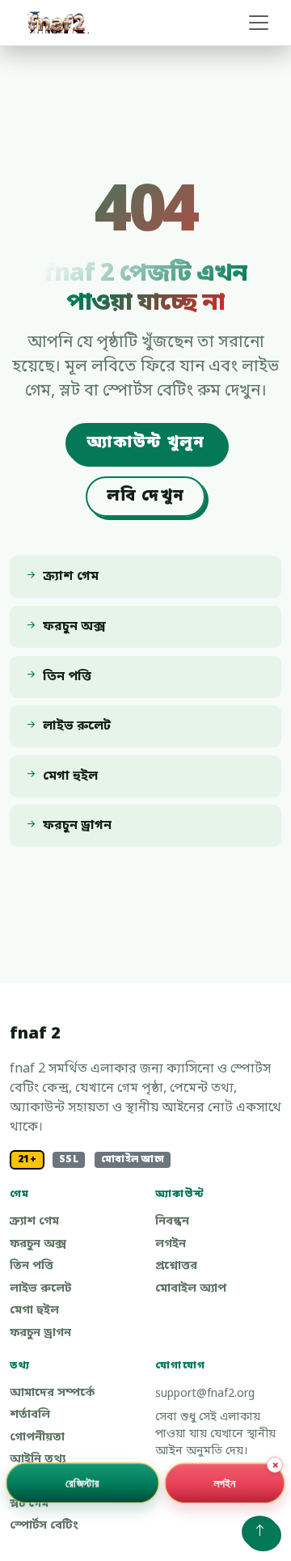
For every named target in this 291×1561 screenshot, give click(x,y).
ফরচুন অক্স (38, 1244)
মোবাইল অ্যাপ (190, 1289)
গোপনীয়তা (37, 1437)
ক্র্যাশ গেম (34, 1221)
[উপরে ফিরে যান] (260, 1532)
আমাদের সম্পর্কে (52, 1393)
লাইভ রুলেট (40, 1289)
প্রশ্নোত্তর (176, 1266)
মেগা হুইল (34, 1310)
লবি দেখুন (145, 496)
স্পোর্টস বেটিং (44, 1526)
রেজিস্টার (82, 1482)
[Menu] (258, 22)
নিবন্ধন (172, 1221)
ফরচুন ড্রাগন (40, 1333)
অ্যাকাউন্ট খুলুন (145, 443)
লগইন (170, 1244)
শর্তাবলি (30, 1415)
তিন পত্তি (31, 1266)
